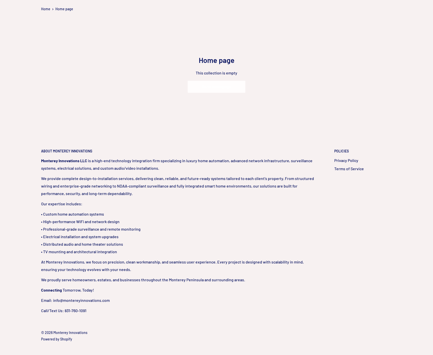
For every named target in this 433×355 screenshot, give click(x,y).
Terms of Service (349, 168)
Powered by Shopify (56, 339)
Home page (64, 9)
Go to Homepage (216, 86)
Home (45, 9)
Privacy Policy (346, 160)
